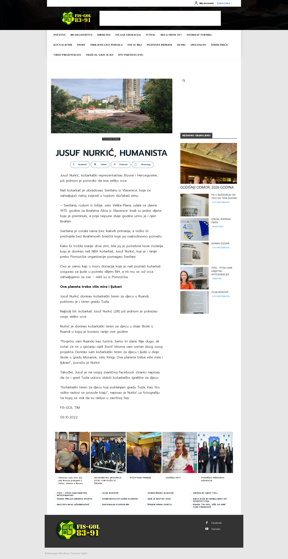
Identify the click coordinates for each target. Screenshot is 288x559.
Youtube (216, 529)
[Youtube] (207, 529)
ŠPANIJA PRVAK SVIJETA (160, 504)
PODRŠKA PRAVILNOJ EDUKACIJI (212, 479)
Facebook (217, 523)
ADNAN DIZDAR (220, 243)
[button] (183, 80)
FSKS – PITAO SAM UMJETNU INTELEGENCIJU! (221, 271)
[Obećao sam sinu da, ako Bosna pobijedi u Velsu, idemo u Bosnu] (72, 453)
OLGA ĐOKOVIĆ (220, 292)
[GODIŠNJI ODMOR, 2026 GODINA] (208, 163)
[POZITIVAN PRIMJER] (144, 453)
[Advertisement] (160, 18)
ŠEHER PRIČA (218, 226)
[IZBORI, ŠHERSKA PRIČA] (194, 229)
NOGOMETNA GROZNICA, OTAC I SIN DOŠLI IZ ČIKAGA (108, 480)
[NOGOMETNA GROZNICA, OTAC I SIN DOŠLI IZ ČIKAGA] (108, 453)
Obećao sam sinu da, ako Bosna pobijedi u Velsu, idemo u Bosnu (70, 480)
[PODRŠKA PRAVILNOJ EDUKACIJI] (215, 453)
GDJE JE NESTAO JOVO (159, 498)
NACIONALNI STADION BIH (115, 504)
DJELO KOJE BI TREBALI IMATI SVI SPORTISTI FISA (210, 500)
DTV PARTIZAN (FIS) (220, 202)
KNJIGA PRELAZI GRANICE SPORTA (74, 498)
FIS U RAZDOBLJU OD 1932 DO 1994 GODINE (224, 196)
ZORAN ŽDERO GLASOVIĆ (161, 493)
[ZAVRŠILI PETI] (179, 453)
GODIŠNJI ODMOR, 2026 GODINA (207, 187)
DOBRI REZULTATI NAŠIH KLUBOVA (120, 498)
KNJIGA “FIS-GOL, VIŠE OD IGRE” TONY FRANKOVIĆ (209, 505)
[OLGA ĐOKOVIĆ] (194, 302)
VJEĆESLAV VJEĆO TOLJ (205, 493)
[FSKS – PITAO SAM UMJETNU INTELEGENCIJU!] (194, 278)
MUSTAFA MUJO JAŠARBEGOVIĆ (73, 504)
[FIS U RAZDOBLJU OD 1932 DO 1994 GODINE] (194, 205)
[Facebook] (207, 523)
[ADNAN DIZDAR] (194, 253)
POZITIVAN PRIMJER (111, 139)
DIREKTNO (217, 278)
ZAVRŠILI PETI (173, 477)
